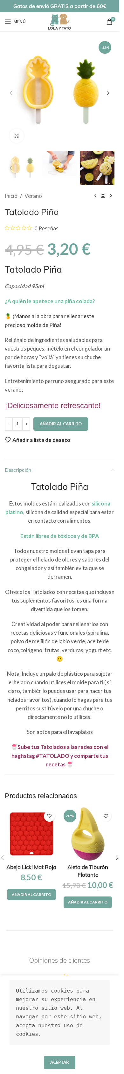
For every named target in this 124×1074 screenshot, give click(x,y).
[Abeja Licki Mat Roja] (31, 834)
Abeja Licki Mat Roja (31, 867)
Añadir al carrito (61, 423)
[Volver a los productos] (103, 196)
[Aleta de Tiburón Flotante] (88, 834)
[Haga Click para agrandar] (17, 136)
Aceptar (59, 1062)
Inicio (11, 195)
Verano (33, 195)
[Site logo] (59, 20)
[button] (11, 93)
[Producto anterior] (95, 196)
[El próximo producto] (110, 196)
